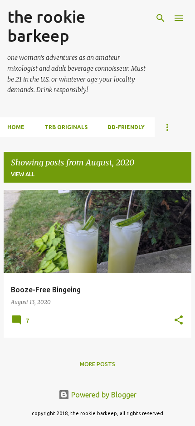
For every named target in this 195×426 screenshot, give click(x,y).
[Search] (160, 18)
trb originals (66, 127)
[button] (178, 321)
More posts (97, 364)
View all (22, 174)
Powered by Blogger (102, 395)
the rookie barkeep (46, 26)
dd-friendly (126, 127)
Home (15, 127)
